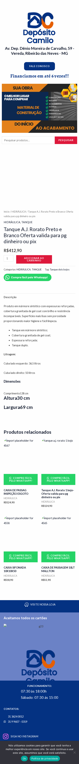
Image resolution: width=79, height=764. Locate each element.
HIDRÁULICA (19, 211)
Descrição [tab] (10, 297)
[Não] (74, 752)
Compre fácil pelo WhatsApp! (20, 479)
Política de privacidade (44, 758)
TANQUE (27, 222)
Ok (24, 758)
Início (7, 211)
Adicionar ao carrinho (34, 259)
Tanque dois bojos (59, 269)
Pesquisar (65, 140)
